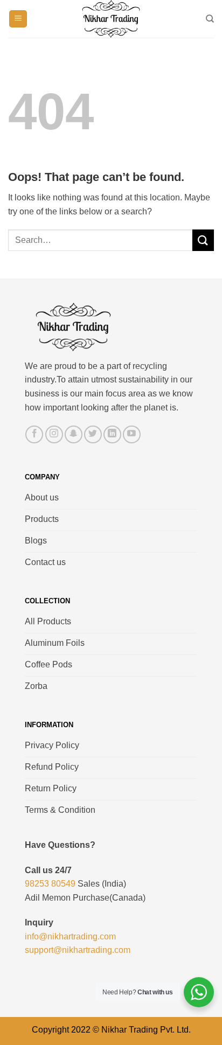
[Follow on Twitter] (93, 434)
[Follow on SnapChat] (73, 434)
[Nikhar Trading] (111, 19)
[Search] (210, 19)
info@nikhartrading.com (70, 936)
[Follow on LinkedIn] (112, 434)
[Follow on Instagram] (54, 434)
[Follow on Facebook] (34, 434)
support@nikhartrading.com (77, 950)
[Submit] (203, 239)
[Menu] (18, 19)
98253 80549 (50, 883)
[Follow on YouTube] (132, 434)
